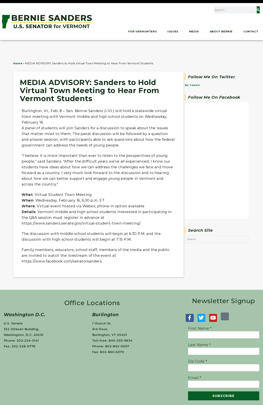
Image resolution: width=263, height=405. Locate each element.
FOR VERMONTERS (142, 31)
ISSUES (172, 31)
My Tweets (192, 85)
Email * (194, 378)
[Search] (258, 9)
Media (194, 31)
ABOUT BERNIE (221, 31)
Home (17, 63)
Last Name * (199, 345)
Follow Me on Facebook (214, 97)
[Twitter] (201, 318)
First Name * (200, 328)
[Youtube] (213, 318)
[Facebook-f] (190, 318)
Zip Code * (197, 361)
